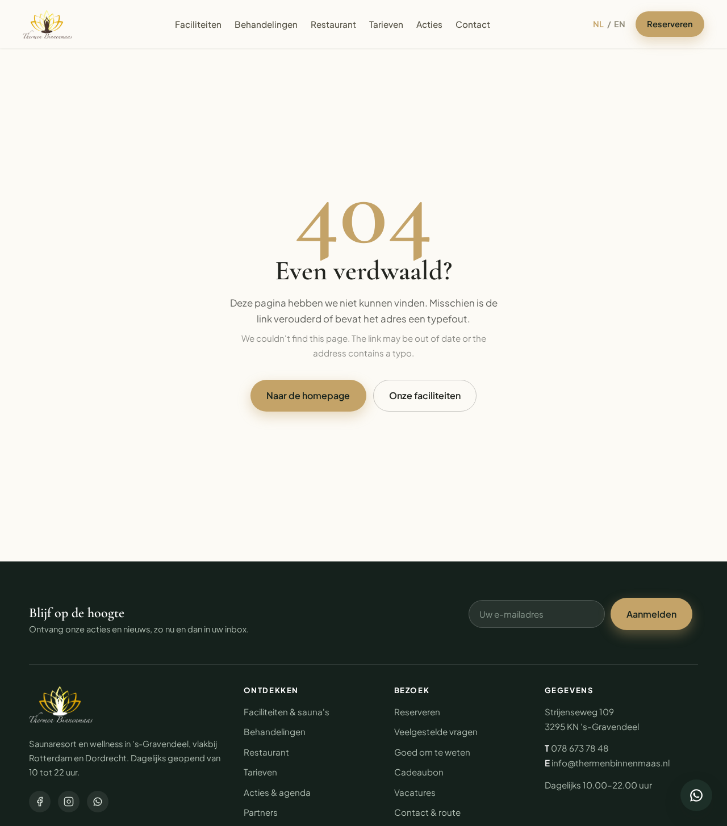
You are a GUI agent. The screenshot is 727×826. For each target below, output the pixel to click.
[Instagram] (69, 801)
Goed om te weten (432, 752)
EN (619, 24)
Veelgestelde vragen (436, 731)
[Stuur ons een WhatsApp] (696, 795)
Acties (429, 24)
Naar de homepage (308, 395)
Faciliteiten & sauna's (286, 711)
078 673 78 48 (580, 748)
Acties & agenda (277, 792)
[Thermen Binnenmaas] (61, 704)
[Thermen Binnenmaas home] (47, 24)
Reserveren (670, 24)
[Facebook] (40, 801)
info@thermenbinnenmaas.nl (610, 762)
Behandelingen (266, 24)
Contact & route (427, 812)
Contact (473, 24)
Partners (261, 812)
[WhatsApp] (97, 801)
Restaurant (333, 24)
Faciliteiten (198, 24)
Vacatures (415, 792)
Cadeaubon (419, 771)
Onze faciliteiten (425, 395)
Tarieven (386, 24)
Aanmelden (651, 614)
